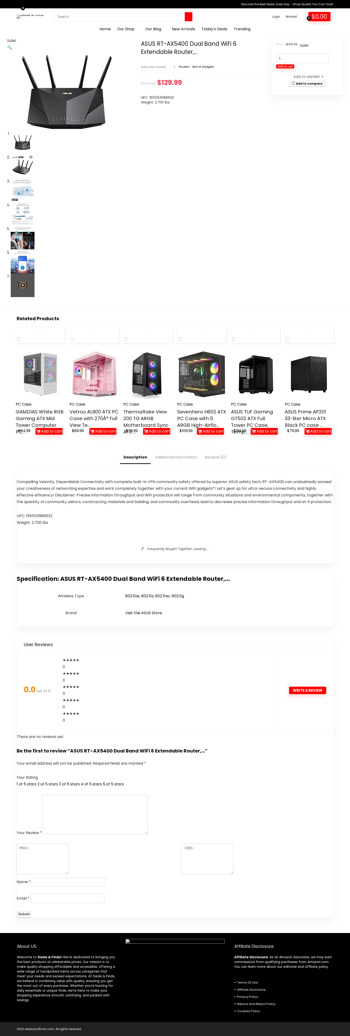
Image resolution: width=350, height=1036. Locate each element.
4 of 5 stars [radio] (91, 784)
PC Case (23, 404)
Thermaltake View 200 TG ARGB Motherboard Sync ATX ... (145, 421)
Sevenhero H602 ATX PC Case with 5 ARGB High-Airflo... (201, 418)
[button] (9, 47)
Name (24, 882)
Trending (242, 29)
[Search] (188, 16)
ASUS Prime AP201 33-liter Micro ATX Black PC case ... (305, 418)
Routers (184, 67)
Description (135, 457)
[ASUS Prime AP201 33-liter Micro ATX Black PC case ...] (309, 374)
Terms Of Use (247, 982)
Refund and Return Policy (256, 1004)
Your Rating (27, 777)
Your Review (29, 832)
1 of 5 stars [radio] (26, 784)
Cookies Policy (248, 1011)
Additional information (176, 457)
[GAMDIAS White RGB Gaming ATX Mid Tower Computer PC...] (40, 374)
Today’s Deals (214, 29)
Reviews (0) (216, 457)
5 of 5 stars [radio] (113, 784)
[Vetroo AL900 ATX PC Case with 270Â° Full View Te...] (94, 374)
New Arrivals (183, 29)
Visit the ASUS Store (143, 613)
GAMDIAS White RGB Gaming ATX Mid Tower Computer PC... (40, 421)
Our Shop (126, 29)
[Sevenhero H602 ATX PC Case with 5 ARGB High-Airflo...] (201, 374)
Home (105, 29)
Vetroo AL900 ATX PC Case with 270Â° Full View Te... (94, 418)
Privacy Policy (247, 997)
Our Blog (153, 29)
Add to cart (285, 66)
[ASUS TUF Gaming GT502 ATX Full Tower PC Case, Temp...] (255, 374)
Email (23, 898)
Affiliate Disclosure (251, 989)
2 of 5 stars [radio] (47, 784)
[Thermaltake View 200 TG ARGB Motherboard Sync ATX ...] (148, 374)
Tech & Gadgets (202, 67)
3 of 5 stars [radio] (69, 784)
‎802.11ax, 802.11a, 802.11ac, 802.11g (154, 596)
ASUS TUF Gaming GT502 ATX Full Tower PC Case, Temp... (252, 421)
